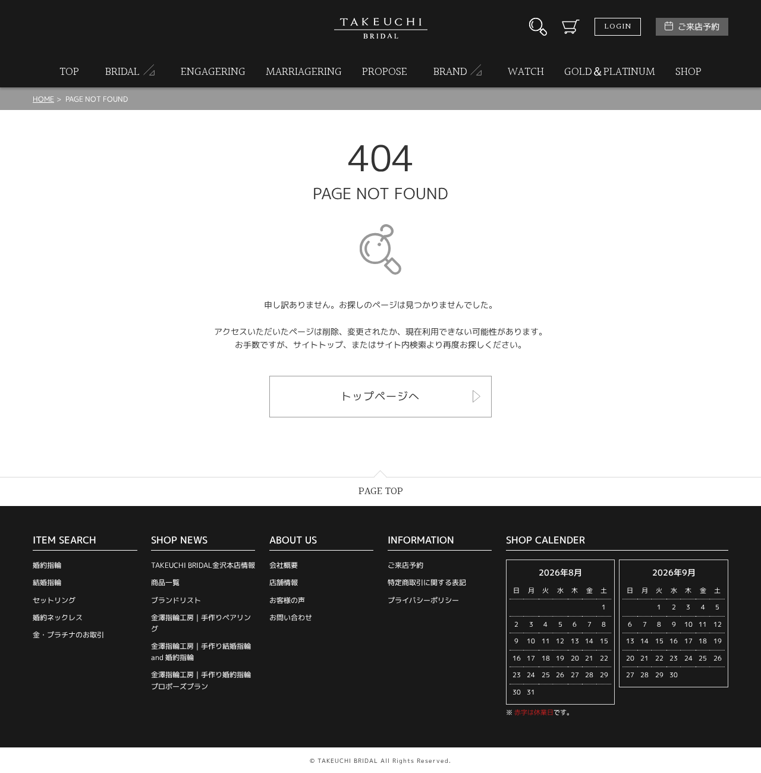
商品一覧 (165, 582)
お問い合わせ (290, 617)
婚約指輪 (47, 565)
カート (571, 27)
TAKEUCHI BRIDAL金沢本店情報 (203, 565)
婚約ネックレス (58, 617)
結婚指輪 (47, 582)
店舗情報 (283, 582)
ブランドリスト (176, 600)
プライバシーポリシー (423, 600)
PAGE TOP (381, 491)
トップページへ (380, 396)
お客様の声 (287, 600)
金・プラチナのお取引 (68, 635)
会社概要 (283, 565)
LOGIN (617, 26)
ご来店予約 (698, 26)
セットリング (54, 600)
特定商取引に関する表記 (427, 582)
